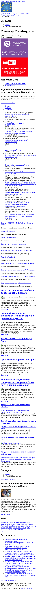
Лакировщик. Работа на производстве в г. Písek (17, 263)
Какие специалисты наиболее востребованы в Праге (17, 291)
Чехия (28, 526)
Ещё (2, 531)
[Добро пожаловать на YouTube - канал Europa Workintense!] (14, 76)
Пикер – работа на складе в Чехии (17, 165)
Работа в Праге (6, 526)
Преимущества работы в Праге (18, 359)
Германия (9, 528)
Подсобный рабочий (8, 257)
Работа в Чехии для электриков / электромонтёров (16, 141)
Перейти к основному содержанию (13, 1)
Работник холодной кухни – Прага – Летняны (16, 250)
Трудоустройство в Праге (17, 529)
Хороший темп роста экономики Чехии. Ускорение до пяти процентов (18, 132)
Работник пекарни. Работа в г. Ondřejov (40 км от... (18, 276)
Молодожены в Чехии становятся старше (19, 555)
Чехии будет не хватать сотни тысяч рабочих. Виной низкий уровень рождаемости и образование (17, 204)
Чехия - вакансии (19, 528)
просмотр (4, 309)
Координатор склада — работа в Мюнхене (16, 283)
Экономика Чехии (7, 522)
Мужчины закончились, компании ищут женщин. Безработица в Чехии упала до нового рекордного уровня (19, 563)
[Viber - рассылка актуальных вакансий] (14, 57)
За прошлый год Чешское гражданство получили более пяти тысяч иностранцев (17, 382)
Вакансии (8, 108)
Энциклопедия (10, 85)
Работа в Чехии (19, 522)
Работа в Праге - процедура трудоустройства (14, 124)
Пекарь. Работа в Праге (9, 237)
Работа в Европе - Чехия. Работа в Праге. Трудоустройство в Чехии (15, 14)
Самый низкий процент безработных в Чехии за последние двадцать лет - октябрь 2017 (20, 575)
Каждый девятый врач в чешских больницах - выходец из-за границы (20, 193)
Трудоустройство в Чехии (24, 524)
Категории (8, 109)
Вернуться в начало (8, 479)
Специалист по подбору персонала (13, 244)
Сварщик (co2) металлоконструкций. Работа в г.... (18, 270)
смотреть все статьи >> (9, 580)
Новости (8, 106)
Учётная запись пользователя (15, 84)
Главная (7, 25)
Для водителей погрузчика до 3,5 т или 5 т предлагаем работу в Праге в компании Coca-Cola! (19, 216)
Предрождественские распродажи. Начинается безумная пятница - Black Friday (20, 567)
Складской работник (8, 231)
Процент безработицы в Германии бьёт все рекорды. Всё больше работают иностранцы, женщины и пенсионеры (20, 183)
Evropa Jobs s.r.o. (26, 588)
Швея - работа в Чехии (13, 150)
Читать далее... (6, 514)
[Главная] (6, 12)
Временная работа (18, 526)
